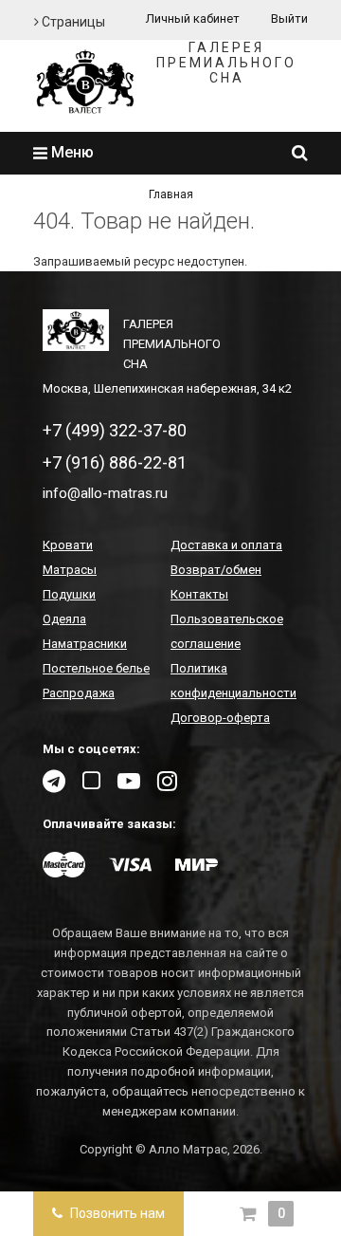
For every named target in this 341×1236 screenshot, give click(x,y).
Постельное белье (96, 668)
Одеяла (64, 619)
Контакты (199, 594)
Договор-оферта (220, 717)
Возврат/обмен (215, 570)
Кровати (68, 545)
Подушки (69, 594)
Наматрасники (85, 643)
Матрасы (70, 570)
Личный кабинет (193, 18)
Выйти (289, 18)
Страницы (72, 21)
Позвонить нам (116, 1213)
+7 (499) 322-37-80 (115, 430)
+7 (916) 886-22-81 (115, 462)
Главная (171, 194)
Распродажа (79, 693)
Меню (70, 152)
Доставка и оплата (226, 545)
